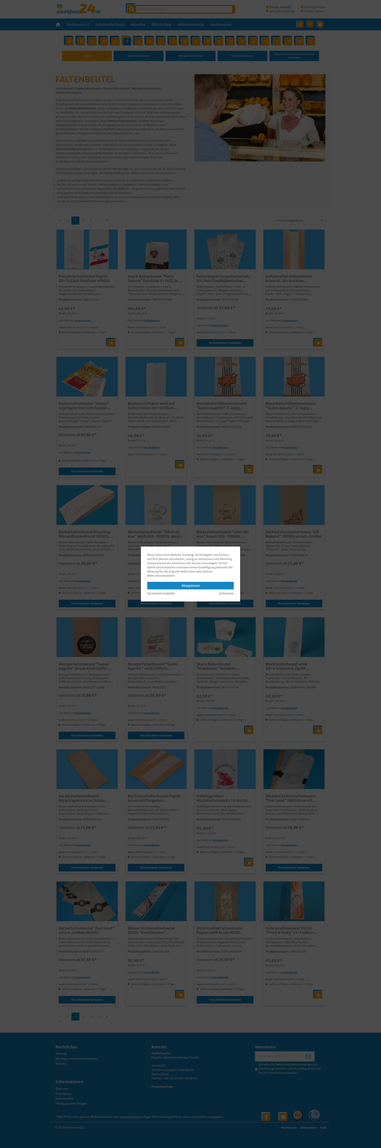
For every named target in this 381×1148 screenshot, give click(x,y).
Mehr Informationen (161, 575)
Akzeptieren (190, 586)
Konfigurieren (226, 593)
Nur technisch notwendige (161, 593)
